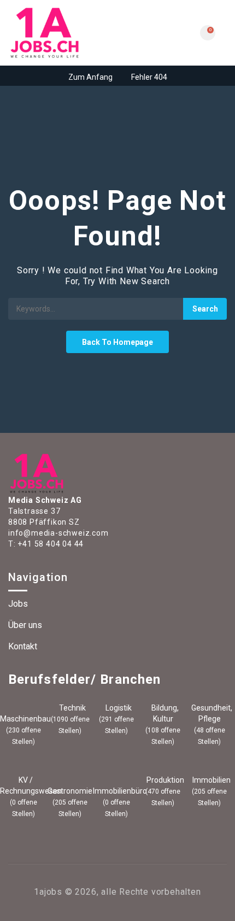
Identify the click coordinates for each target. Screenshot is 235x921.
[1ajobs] (63, 32)
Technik (71, 707)
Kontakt (22, 646)
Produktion (164, 780)
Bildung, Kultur (164, 713)
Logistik (118, 707)
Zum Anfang (90, 77)
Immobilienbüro (116, 791)
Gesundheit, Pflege (211, 713)
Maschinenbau (23, 718)
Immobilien (211, 780)
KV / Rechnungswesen (23, 785)
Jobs (18, 604)
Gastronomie (70, 791)
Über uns (25, 625)
